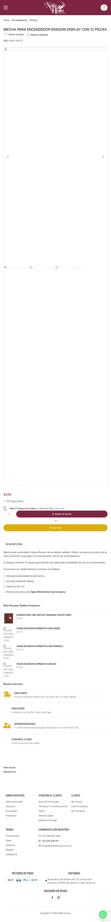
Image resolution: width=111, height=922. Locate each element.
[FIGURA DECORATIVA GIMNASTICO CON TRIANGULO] (8, 652)
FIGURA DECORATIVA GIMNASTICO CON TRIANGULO (39, 646)
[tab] (13, 544)
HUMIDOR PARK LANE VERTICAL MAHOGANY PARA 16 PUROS (43, 614)
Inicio (6, 20)
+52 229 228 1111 (50, 840)
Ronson (34, 20)
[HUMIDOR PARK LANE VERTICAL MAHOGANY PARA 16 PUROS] (8, 618)
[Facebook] (52, 897)
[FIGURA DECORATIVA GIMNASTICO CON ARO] (8, 669)
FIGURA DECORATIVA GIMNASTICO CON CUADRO (38, 628)
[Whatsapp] (103, 914)
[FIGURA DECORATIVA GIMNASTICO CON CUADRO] (8, 634)
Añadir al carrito (63, 514)
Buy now (56, 527)
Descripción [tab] (14, 544)
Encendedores (19, 20)
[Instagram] (58, 897)
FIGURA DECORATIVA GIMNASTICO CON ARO (36, 663)
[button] (8, 156)
